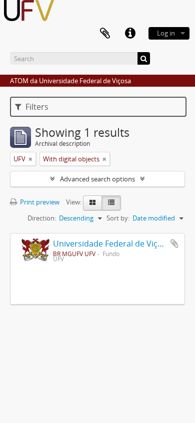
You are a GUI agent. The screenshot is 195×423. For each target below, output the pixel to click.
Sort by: (118, 218)
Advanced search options (97, 178)
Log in (166, 33)
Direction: (42, 218)
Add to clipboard (175, 244)
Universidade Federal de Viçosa (112, 243)
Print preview (39, 201)
